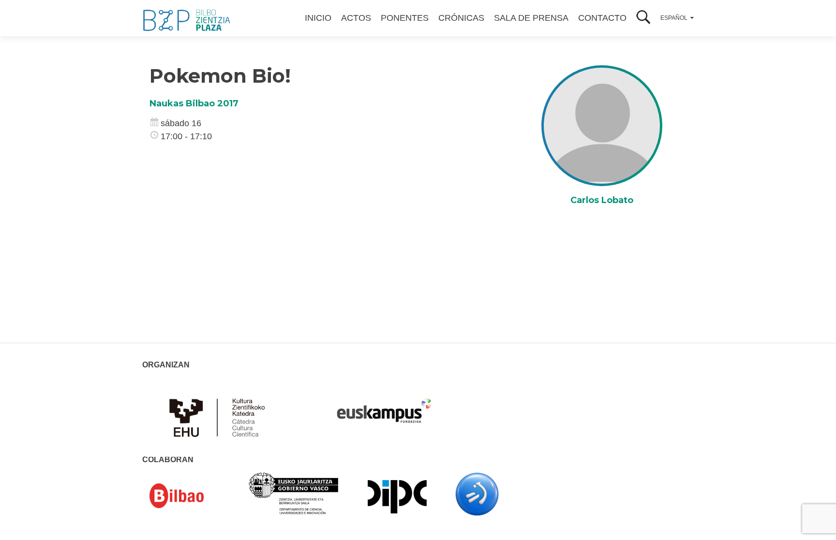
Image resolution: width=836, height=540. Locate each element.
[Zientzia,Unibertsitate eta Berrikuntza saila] (294, 492)
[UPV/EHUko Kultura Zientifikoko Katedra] (219, 417)
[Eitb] (477, 493)
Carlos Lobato (601, 200)
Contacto (602, 18)
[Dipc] (397, 496)
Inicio (318, 18)
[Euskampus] (384, 406)
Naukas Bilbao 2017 (194, 103)
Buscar (643, 18)
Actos (356, 18)
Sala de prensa (531, 18)
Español (673, 18)
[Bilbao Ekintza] (190, 496)
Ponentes (405, 18)
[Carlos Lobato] (601, 125)
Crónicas (461, 18)
